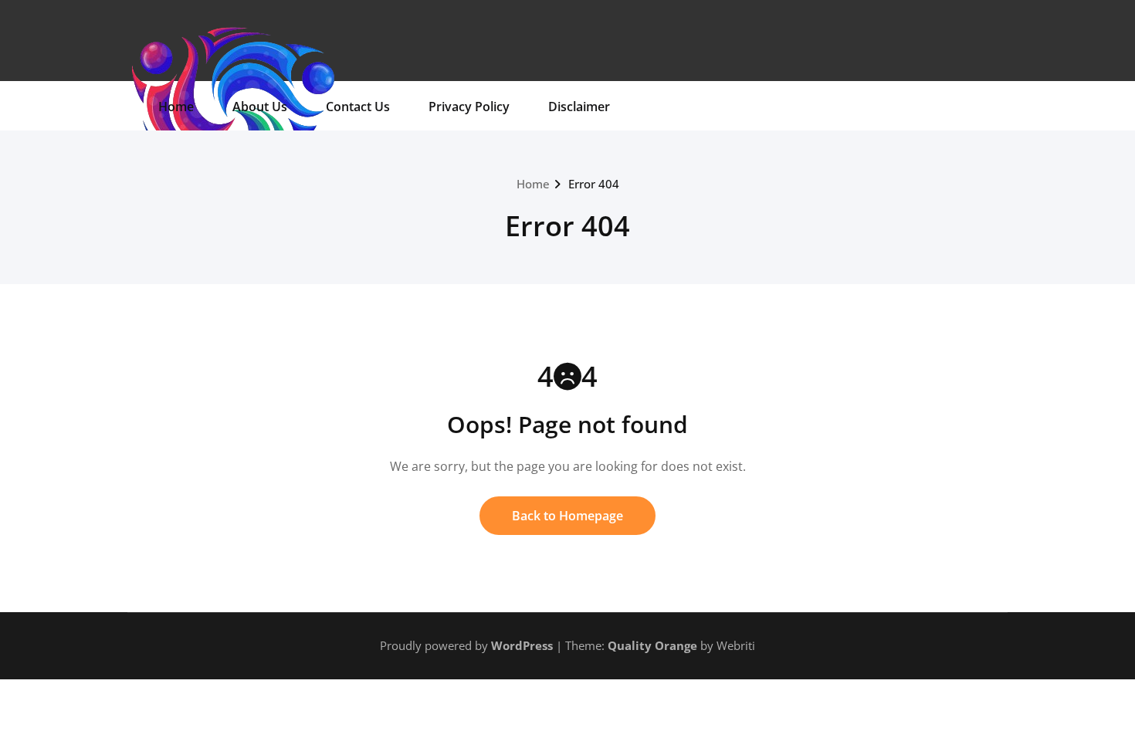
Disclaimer (579, 106)
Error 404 (593, 183)
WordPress (522, 645)
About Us (259, 106)
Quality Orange (652, 645)
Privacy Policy (469, 106)
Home (176, 106)
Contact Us (358, 106)
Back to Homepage (567, 515)
